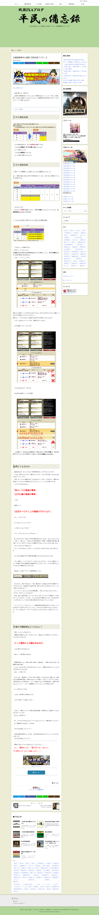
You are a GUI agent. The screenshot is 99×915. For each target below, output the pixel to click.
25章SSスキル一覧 (68, 199)
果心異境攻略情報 (25, 841)
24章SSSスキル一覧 (68, 201)
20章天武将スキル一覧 (69, 186)
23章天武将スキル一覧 (69, 179)
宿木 (37, 868)
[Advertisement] (49, 37)
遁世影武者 (55, 877)
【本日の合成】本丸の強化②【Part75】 (73, 59)
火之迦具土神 (48, 872)
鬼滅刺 (47, 879)
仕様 (30, 886)
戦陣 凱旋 (24, 870)
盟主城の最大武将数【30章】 (52, 821)
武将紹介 (41, 889)
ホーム (14, 50)
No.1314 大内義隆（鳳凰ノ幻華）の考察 (73, 80)
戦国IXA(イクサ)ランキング (69, 293)
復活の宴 (16, 870)
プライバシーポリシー (18, 903)
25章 (21, 863)
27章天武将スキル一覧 (69, 170)
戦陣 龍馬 (32, 870)
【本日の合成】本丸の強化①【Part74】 (74, 64)
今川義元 (49, 863)
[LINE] (42, 63)
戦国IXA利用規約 (18, 889)
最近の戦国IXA (48, 832)
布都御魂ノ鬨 (44, 868)
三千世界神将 (40, 863)
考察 (20, 50)
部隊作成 (56, 889)
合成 (48, 886)
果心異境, (33, 889)
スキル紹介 (17, 886)
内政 (42, 886)
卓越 (15, 865)
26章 (27, 863)
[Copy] (54, 63)
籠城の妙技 (45, 875)
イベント (46, 884)
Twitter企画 (17, 884)
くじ (37, 884)
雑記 (57, 782)
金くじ (16, 879)
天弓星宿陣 (55, 865)
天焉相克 (24, 868)
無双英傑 (56, 872)
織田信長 (54, 875)
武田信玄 (40, 872)
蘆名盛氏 (31, 877)
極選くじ (33, 872)
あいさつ (15, 901)
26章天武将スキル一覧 (69, 172)
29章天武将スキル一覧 (69, 166)
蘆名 (25, 877)
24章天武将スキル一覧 (69, 177)
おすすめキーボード (68, 276)
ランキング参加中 (36, 790)
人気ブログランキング (36, 766)
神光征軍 (17, 875)
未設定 (26, 889)
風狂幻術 (31, 879)
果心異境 (17, 872)
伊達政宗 (56, 863)
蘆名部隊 (39, 877)
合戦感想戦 (23, 865)
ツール (24, 886)
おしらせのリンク (18, 88)
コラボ (55, 884)
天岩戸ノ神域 (46, 865)
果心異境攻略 (25, 872)
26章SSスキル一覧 (68, 196)
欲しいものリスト (67, 280)
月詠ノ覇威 (47, 870)
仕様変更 (36, 886)
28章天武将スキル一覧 (69, 168)
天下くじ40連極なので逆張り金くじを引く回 (74, 62)
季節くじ (31, 868)
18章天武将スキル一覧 (69, 191)
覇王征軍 (47, 877)
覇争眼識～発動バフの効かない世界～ (73, 82)
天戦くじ (16, 868)
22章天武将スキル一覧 (69, 182)
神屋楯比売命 (26, 875)
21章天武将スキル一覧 (69, 184)
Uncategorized (27, 884)
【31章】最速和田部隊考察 (27, 832)
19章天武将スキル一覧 (69, 188)
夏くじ (30, 865)
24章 (15, 863)
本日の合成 (55, 870)
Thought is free (56, 911)
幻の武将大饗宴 (54, 868)
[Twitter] (19, 63)
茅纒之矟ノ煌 (17, 877)
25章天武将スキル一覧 (69, 175)
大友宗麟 (37, 865)
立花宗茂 (36, 875)
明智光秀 (39, 870)
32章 (33, 863)
